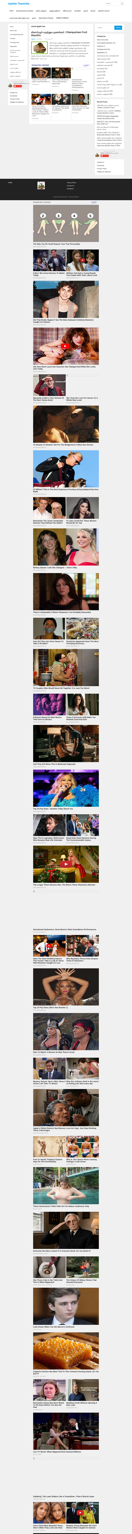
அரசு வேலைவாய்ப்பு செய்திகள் (15, 51)
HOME (10, 183)
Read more (43, 59)
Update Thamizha (18, 3)
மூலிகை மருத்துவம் (15, 76)
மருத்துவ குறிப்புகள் (15, 72)
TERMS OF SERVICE (17, 102)
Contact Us (13, 93)
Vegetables (13, 46)
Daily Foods (13, 30)
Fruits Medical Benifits (16, 34)
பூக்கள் (99, 78)
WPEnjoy (76, 197)
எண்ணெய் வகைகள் (103, 65)
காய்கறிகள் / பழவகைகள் (17, 60)
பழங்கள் (33, 39)
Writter (40, 39)
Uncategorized (14, 42)
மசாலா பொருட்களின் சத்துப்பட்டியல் (108, 84)
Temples (12, 38)
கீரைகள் (99, 72)
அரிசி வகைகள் (14, 56)
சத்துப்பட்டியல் (14, 64)
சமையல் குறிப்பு (14, 68)
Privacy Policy (15, 99)
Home (12, 26)
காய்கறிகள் (100, 68)
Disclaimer (13, 96)
